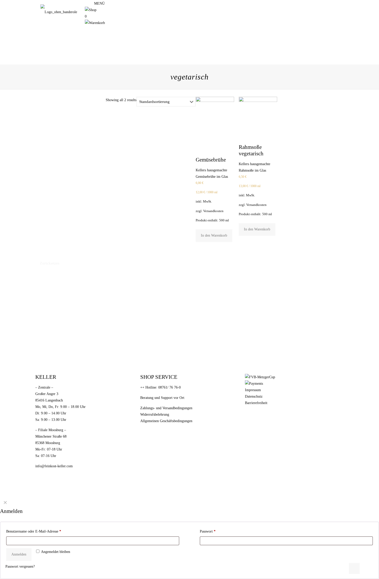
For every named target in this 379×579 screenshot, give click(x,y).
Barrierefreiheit (256, 403)
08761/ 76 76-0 (169, 387)
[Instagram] (86, 3)
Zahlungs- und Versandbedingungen (166, 408)
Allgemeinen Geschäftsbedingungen (166, 421)
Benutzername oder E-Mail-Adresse (33, 531)
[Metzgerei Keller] (58, 11)
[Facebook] (91, 3)
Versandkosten (213, 211)
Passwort (208, 531)
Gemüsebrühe (211, 160)
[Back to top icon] (354, 568)
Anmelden (18, 554)
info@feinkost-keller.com (54, 466)
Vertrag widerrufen (165, 431)
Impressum (253, 390)
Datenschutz (253, 396)
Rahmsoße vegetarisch (251, 150)
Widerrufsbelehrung (154, 414)
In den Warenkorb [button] (214, 235)
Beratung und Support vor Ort (162, 398)
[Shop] (90, 10)
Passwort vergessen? (20, 566)
